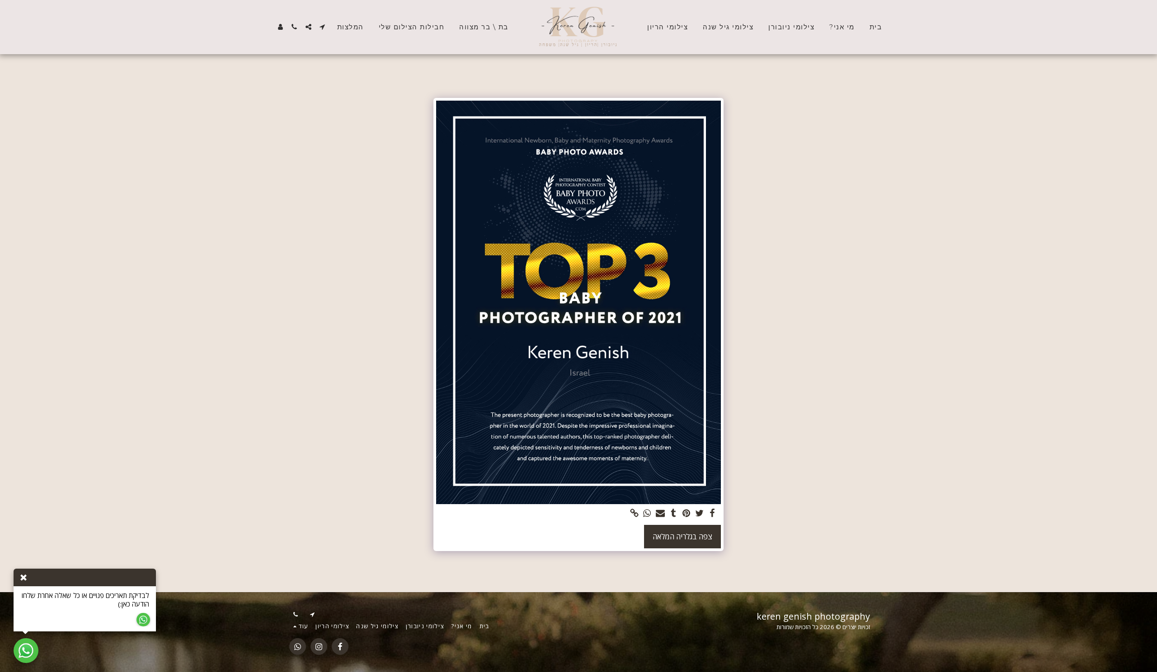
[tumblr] (673, 514)
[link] (634, 514)
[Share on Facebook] (712, 514)
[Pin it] (686, 514)
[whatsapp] (647, 514)
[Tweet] (699, 514)
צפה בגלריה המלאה (682, 536)
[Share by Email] (660, 514)
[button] (322, 26)
